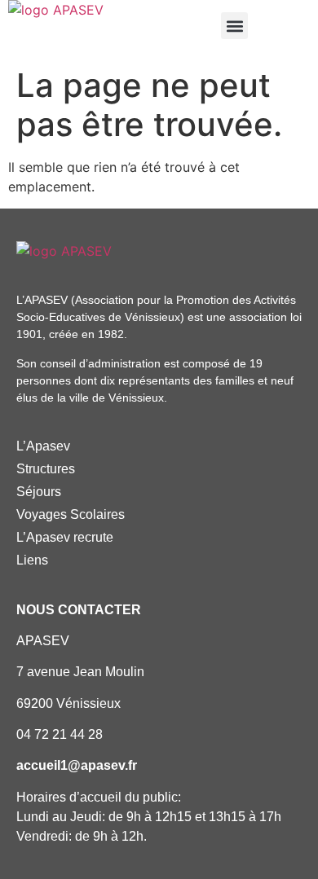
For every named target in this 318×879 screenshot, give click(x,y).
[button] (234, 25)
